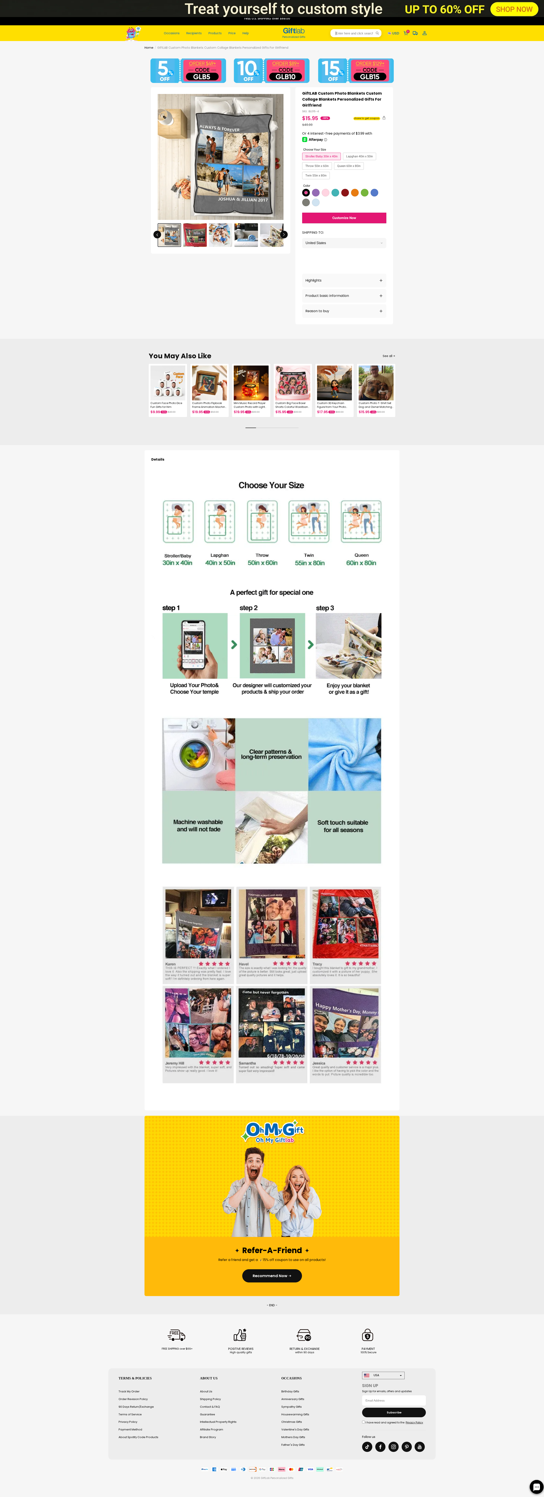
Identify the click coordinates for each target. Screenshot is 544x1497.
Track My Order (129, 1391)
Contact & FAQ (210, 1407)
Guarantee (207, 1414)
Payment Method (130, 1429)
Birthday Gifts (290, 1391)
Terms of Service (130, 1414)
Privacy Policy (128, 1422)
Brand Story (208, 1437)
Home (148, 48)
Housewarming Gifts (295, 1414)
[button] (355, 33)
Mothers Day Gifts (293, 1437)
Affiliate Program (211, 1429)
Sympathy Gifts (291, 1407)
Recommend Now (270, 1275)
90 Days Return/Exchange (136, 1407)
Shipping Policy (210, 1399)
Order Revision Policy (133, 1399)
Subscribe (394, 1412)
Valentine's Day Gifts (295, 1429)
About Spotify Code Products (138, 1437)
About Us (206, 1391)
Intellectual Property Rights (218, 1422)
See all (387, 356)
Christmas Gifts (291, 1422)
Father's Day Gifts (293, 1445)
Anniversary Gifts (292, 1399)
